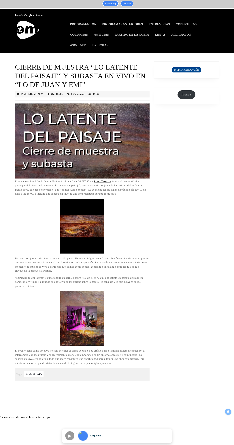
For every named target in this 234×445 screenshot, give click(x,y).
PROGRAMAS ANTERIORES (122, 24)
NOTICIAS (101, 34)
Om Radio (57, 94)
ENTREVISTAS (159, 24)
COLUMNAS (79, 34)
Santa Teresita (102, 181)
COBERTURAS (186, 24)
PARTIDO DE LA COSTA (132, 34)
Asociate (127, 3)
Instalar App (110, 3)
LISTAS (160, 34)
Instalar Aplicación (186, 70)
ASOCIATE (78, 45)
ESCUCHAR (100, 45)
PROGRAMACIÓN (83, 24)
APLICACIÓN (181, 34)
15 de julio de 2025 (32, 94)
